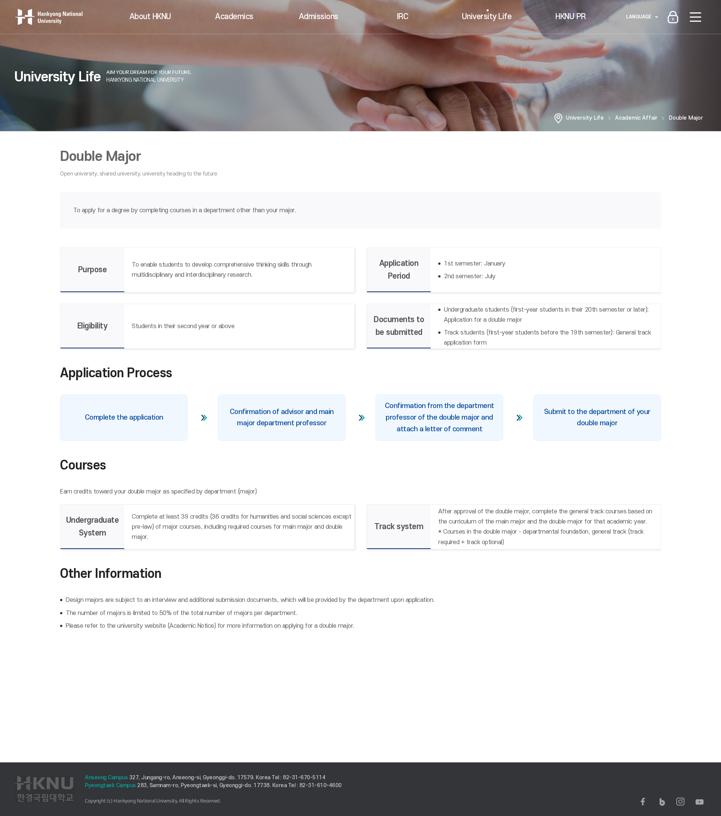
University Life (487, 16)
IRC (403, 16)
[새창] (642, 801)
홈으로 (558, 118)
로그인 (673, 17)
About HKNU (150, 16)
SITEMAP (695, 17)
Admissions (318, 16)
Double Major (686, 118)
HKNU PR (570, 16)
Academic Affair (636, 118)
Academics (234, 16)
